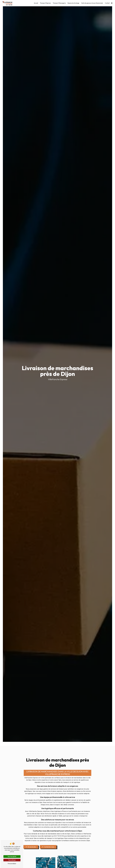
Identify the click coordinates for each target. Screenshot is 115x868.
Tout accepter (12, 856)
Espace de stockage (73, 3)
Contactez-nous (49, 847)
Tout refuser (12, 860)
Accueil (36, 3)
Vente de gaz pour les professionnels (92, 3)
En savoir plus (32, 847)
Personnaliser (12, 863)
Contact (107, 3)
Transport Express (45, 3)
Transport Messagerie (59, 3)
